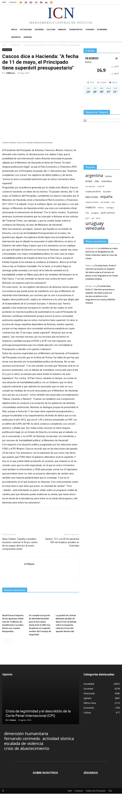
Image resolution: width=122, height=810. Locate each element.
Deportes (16, 37)
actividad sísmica (58, 738)
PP (93, 218)
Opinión (28, 37)
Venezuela (95, 228)
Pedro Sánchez (108, 212)
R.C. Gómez (11, 720)
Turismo (89, 29)
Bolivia (108, 176)
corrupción (90, 186)
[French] (31, 2)
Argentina (94, 175)
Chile (96, 181)
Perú (87, 218)
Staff (4, 2)
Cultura (51, 29)
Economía (102, 29)
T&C (110, 790)
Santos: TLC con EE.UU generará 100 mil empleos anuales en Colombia (62, 542)
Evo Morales (105, 202)
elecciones (91, 197)
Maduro (90, 207)
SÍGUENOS (91, 772)
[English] (26, 2)
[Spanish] (51, 2)
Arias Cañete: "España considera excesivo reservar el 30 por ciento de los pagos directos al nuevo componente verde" (19, 544)
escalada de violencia (23, 743)
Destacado (89, 693)
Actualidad (26, 29)
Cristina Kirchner (93, 191)
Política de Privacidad (95, 790)
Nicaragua (110, 207)
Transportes (75, 29)
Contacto (13, 2)
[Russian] (46, 2)
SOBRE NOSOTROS (45, 772)
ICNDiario (10, 73)
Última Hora (90, 702)
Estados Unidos (91, 202)
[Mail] (27, 571)
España (106, 196)
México (101, 207)
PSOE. (98, 218)
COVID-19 (100, 186)
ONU (87, 213)
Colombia (106, 181)
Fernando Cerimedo (22, 738)
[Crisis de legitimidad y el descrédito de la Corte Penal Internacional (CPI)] (40, 702)
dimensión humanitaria (26, 733)
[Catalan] (21, 2)
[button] (116, 29)
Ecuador (107, 191)
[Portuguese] (41, 2)
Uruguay (94, 223)
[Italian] (36, 2)
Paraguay (94, 213)
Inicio (14, 29)
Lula (113, 202)
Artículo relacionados (14, 590)
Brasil (88, 181)
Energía (62, 29)
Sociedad (39, 29)
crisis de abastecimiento (26, 748)
